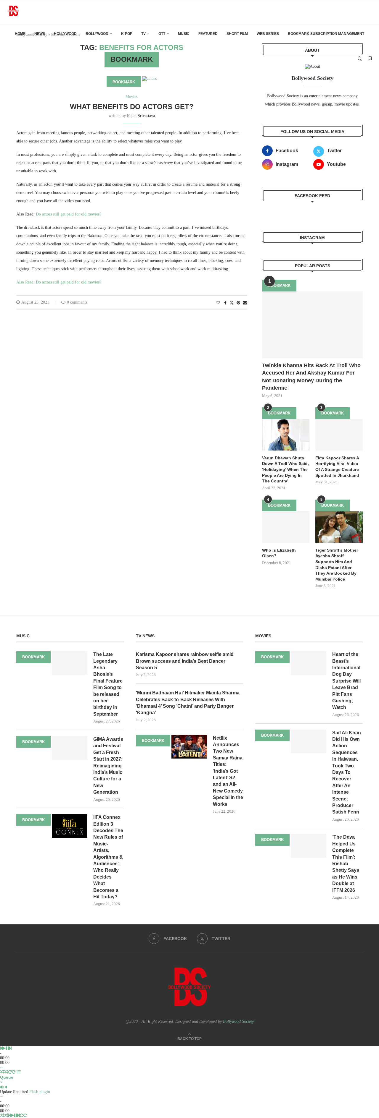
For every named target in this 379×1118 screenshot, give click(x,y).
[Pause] (7, 1048)
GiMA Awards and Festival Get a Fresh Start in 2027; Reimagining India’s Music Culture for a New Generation (108, 766)
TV (143, 34)
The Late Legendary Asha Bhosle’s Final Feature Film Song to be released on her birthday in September (108, 684)
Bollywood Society (238, 1021)
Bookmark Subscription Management (326, 34)
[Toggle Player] (1, 1067)
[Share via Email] (245, 303)
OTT (161, 34)
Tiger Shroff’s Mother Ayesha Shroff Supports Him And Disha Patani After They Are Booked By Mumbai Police (336, 564)
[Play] (4, 1048)
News (39, 34)
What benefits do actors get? (132, 107)
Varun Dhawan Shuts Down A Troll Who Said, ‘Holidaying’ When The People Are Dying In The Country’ (285, 469)
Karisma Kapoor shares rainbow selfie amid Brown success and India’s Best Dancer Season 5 (185, 661)
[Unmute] (6, 1087)
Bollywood (97, 34)
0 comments (77, 302)
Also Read (24, 282)
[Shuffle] (2, 1072)
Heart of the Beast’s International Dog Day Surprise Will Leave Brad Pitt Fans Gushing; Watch (346, 681)
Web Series (268, 34)
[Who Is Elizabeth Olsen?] (285, 527)
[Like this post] (218, 303)
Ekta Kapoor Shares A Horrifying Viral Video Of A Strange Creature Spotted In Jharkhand (337, 467)
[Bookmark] (370, 58)
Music (184, 34)
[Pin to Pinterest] (238, 303)
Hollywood (65, 34)
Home (20, 34)
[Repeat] (10, 1072)
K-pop (126, 34)
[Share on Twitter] (231, 302)
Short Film (237, 34)
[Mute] (2, 1087)
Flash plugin (39, 1092)
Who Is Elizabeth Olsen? (279, 553)
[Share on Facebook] (225, 303)
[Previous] (1, 1048)
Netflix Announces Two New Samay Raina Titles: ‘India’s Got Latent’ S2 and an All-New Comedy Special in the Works (228, 771)
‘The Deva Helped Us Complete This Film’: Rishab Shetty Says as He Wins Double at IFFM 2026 (345, 863)
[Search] (360, 58)
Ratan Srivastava (141, 116)
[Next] (10, 1048)
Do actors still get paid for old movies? (68, 214)
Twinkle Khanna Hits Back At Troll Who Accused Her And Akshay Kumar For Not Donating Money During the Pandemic (311, 376)
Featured (208, 34)
